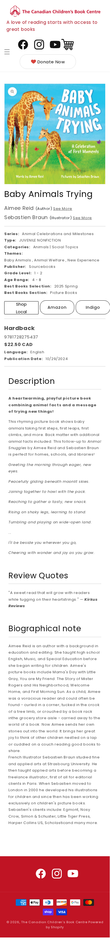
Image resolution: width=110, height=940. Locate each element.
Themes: (13, 253)
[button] (7, 52)
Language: (16, 352)
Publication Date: (23, 358)
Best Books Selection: (27, 286)
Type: (10, 240)
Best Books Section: (25, 292)
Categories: (17, 247)
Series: (11, 233)
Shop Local (21, 307)
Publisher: (15, 266)
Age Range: (16, 279)
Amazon (57, 307)
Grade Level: (18, 273)
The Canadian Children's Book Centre (54, 922)
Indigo (93, 307)
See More (62, 208)
